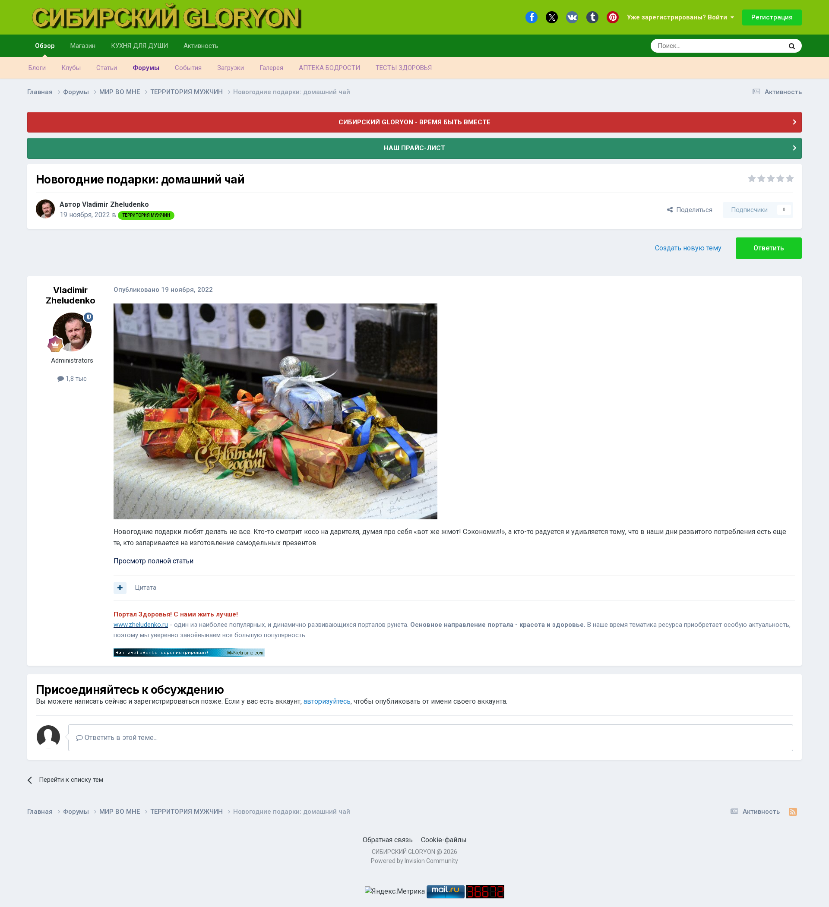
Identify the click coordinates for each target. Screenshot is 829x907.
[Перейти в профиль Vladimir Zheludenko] (45, 208)
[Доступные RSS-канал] (793, 812)
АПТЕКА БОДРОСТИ (329, 68)
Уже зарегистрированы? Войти (679, 17)
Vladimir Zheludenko (115, 204)
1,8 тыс (75, 378)
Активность (201, 46)
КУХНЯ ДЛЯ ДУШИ (139, 46)
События (188, 68)
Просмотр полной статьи (153, 561)
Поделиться (692, 210)
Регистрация (772, 17)
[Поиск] (792, 46)
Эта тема (759, 46)
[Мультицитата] (120, 588)
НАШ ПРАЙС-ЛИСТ (414, 148)
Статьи (106, 68)
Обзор (45, 46)
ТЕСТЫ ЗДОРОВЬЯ (404, 68)
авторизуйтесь (327, 701)
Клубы (71, 68)
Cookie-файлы (444, 840)
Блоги (37, 68)
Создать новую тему (688, 248)
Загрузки (230, 68)
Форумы (146, 68)
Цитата (145, 587)
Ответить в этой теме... (120, 737)
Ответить (768, 248)
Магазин (82, 46)
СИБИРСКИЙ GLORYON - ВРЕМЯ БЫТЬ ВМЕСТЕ (414, 122)
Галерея (271, 68)
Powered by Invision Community (414, 860)
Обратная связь (388, 840)
